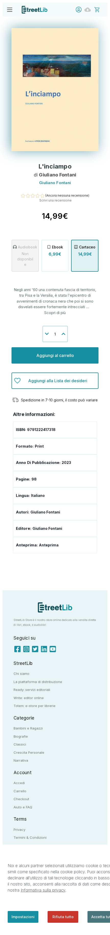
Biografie (21, 736)
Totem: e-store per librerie (35, 706)
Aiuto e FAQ (23, 807)
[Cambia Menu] (10, 10)
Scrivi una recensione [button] (55, 200)
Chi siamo (21, 674)
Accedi (79, 9)
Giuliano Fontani (47, 528)
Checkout (21, 799)
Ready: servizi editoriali (32, 690)
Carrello (20, 791)
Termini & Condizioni (30, 837)
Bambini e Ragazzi (28, 728)
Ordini (88, 9)
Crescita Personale (29, 752)
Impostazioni (23, 917)
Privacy (19, 830)
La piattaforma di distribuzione (38, 682)
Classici (20, 744)
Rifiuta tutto (63, 917)
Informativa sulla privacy (43, 890)
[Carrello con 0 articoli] (100, 9)
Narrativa (21, 760)
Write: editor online (29, 698)
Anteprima (49, 545)
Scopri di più (55, 312)
